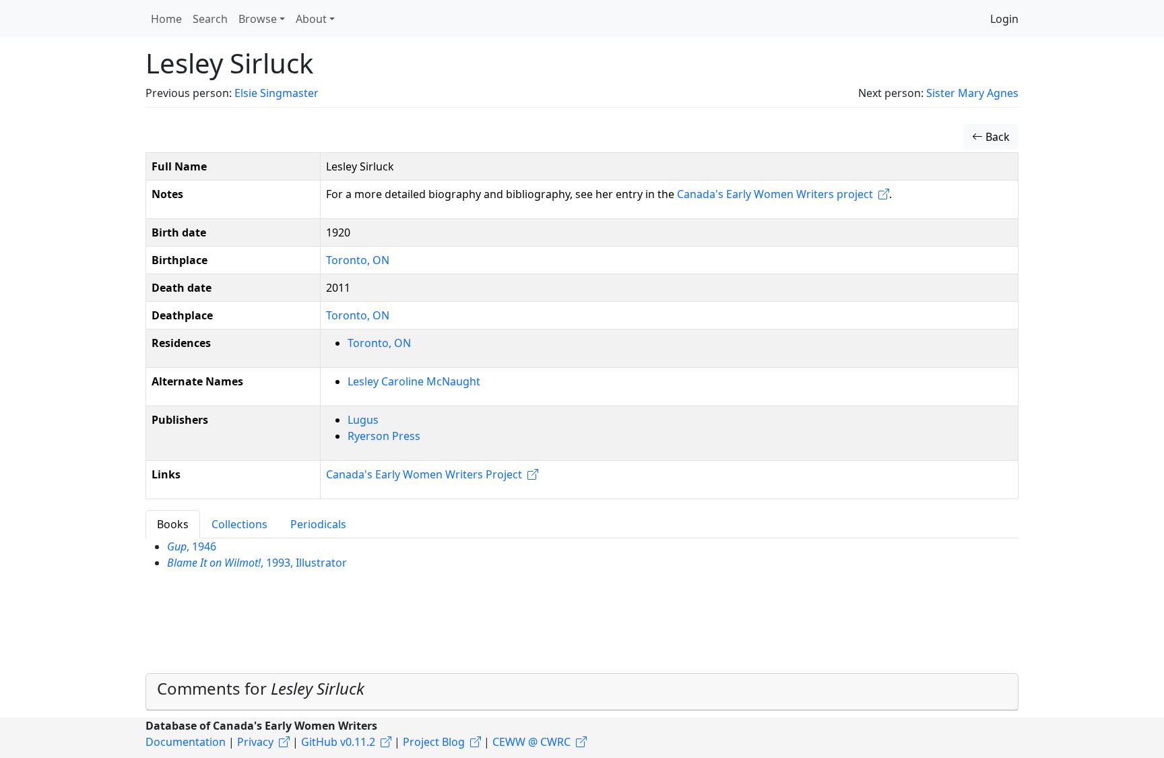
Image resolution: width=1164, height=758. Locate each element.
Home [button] (166, 18)
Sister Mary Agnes (972, 93)
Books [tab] (173, 524)
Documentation (186, 741)
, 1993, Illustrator (257, 562)
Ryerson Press (384, 436)
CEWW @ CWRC (531, 741)
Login (1004, 18)
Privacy (255, 741)
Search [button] (210, 18)
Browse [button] (257, 18)
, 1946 (191, 546)
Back (996, 136)
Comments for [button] (260, 688)
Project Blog (434, 741)
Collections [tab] (239, 524)
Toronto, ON (357, 260)
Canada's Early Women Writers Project (424, 474)
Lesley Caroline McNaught (414, 381)
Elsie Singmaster (276, 93)
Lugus (363, 419)
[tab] (582, 692)
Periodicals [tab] (318, 524)
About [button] (311, 18)
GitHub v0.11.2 (338, 741)
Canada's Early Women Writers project (775, 194)
